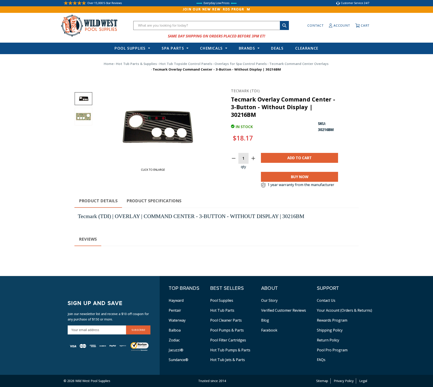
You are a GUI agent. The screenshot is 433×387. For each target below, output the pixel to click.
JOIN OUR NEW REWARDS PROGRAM (216, 9)
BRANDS (247, 48)
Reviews (88, 239)
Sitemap (322, 381)
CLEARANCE (306, 48)
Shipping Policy (330, 330)
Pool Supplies (130, 48)
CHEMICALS (211, 48)
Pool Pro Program (332, 350)
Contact (315, 25)
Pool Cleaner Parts (226, 320)
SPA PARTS (173, 48)
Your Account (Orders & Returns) (344, 310)
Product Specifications (154, 200)
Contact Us (326, 300)
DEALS (277, 48)
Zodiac (174, 340)
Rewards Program (332, 320)
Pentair (175, 310)
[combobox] (211, 25)
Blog (265, 320)
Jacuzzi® (176, 350)
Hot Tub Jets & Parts (227, 359)
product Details (98, 200)
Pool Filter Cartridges (228, 340)
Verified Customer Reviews (283, 310)
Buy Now (299, 176)
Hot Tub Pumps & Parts (230, 350)
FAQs (321, 359)
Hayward (176, 300)
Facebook (269, 330)
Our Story (269, 300)
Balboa (175, 330)
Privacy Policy (344, 381)
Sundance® (178, 359)
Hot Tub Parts (222, 310)
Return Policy (328, 340)
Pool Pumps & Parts (227, 330)
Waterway (177, 320)
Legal (363, 381)
